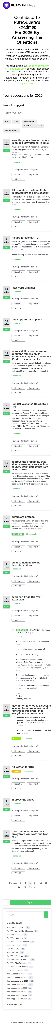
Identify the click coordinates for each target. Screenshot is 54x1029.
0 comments (16, 162)
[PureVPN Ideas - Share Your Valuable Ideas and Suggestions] (19, 5)
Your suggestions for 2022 (17, 988)
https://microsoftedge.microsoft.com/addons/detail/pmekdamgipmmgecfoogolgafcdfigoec (33, 667)
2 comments (16, 434)
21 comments (31, 534)
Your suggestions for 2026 (17, 999)
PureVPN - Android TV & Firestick (20, 931)
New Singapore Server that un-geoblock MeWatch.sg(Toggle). (30, 141)
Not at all (19, 174)
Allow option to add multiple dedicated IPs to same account (30, 191)
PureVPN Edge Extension (17, 963)
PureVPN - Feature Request (18, 942)
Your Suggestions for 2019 (17, 977)
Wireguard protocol (23, 516)
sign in (30, 902)
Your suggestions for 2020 (18, 981)
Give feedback (14, 923)
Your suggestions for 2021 (17, 985)
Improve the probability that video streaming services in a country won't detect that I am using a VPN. (30, 465)
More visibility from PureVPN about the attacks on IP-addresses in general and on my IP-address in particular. (31, 355)
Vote (6, 150)
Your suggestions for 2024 (17, 995)
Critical (20, 179)
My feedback (11, 130)
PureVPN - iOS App (14, 945)
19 (46, 883)
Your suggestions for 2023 (17, 992)
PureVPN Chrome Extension (18, 960)
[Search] (46, 914)
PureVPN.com (14, 1004)
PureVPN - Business (15, 938)
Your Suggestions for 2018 (17, 974)
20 (19, 887)
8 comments (16, 291)
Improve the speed (23, 799)
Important (34, 174)
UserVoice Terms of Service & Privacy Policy (27, 1022)
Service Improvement (15, 970)
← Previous (12, 883)
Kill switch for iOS (23, 767)
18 (41, 883)
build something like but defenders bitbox (26, 564)
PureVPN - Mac (13, 952)
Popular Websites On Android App (30, 405)
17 (35, 883)
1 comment (16, 489)
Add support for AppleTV (27, 319)
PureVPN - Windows (15, 956)
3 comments (16, 323)
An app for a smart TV (25, 237)
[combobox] (25, 914)
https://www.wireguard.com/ (30, 529)
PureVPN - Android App (16, 927)
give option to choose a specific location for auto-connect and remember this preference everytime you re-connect (31, 709)
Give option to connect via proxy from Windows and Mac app (30, 834)
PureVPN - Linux (13, 949)
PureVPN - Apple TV (15, 935)
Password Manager (23, 287)
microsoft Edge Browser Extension (26, 598)
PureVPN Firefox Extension (18, 967)
